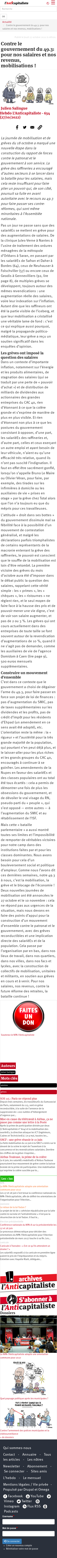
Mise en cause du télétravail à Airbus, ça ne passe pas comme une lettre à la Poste (26, 1120)
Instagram (11, 1506)
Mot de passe (9, 1528)
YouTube (37, 1496)
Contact (9, 1455)
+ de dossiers (7, 1437)
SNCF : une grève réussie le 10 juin (21, 1139)
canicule (4, 1243)
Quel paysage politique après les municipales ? (24, 1399)
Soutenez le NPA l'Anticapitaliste (17, 1035)
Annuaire (29, 1455)
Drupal (28, 1490)
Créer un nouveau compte (19, 1545)
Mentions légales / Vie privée (25, 1485)
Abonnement (37, 1466)
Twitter (27, 1501)
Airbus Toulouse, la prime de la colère (23, 1157)
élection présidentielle (11, 1222)
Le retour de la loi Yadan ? (13, 1207)
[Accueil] (14, 3)
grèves (3, 1092)
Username (7, 1516)
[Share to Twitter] (25, 127)
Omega (43, 1490)
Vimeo (9, 1501)
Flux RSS (34, 1506)
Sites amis (39, 1471)
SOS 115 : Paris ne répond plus (18, 1098)
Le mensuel (32, 1478)
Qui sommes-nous (17, 1448)
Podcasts (11, 1511)
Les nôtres (35, 1460)
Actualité (7, 22)
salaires (4, 1085)
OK (3, 17)
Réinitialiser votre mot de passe (22, 1549)
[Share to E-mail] (32, 127)
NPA (2, 1183)
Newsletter (11, 1466)
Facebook (15, 1496)
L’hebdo (9, 1478)
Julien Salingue (8, 1072)
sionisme (4, 1204)
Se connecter (14, 1471)
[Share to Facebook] (17, 127)
